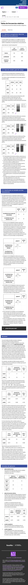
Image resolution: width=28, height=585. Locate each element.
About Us (24, 1)
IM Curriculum (23, 0)
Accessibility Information (17, 557)
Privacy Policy (9, 557)
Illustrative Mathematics (16, 560)
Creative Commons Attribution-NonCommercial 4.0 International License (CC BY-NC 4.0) (13, 567)
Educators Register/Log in (21, 4)
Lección (4, 30)
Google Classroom (22, 3)
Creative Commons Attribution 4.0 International (16, 561)
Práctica (10, 30)
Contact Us (24, 2)
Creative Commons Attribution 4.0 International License (13, 570)
